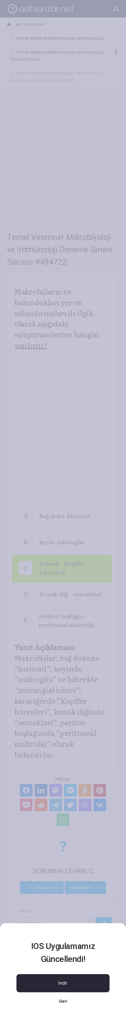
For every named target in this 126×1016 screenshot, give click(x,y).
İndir (62, 983)
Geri (63, 1001)
